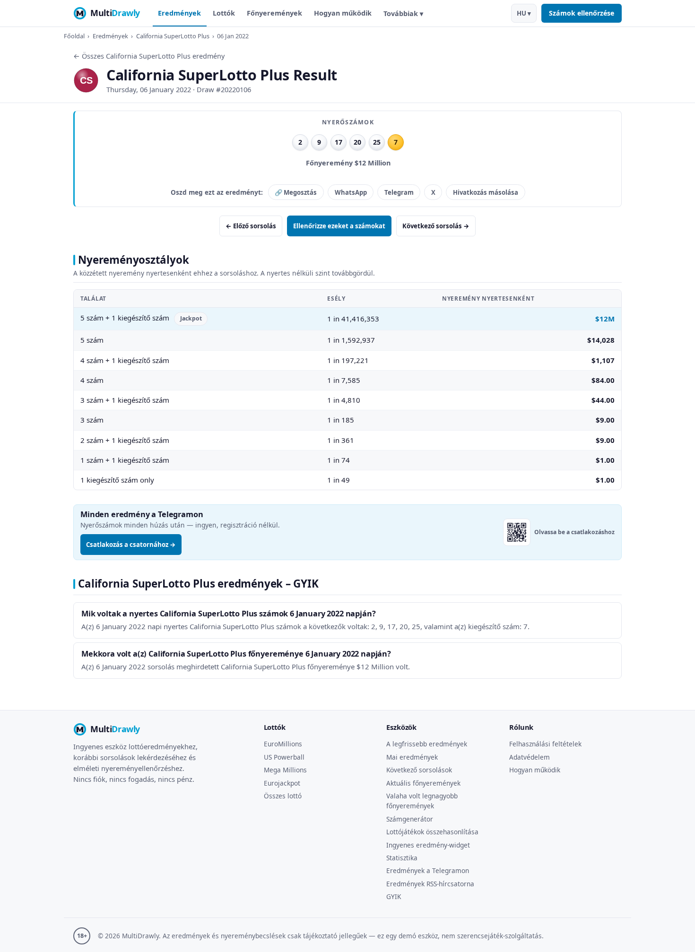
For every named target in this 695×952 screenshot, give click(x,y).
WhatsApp (351, 192)
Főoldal (74, 36)
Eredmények (179, 13)
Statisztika (401, 857)
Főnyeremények (274, 13)
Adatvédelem (529, 757)
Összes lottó (283, 795)
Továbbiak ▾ (403, 13)
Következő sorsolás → (435, 226)
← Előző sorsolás (251, 226)
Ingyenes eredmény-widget (428, 844)
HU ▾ (524, 13)
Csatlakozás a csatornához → (131, 544)
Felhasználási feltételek (545, 743)
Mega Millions (285, 769)
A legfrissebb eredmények (426, 743)
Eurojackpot (282, 783)
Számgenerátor (409, 818)
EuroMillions (283, 743)
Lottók (224, 13)
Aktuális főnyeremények (423, 783)
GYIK (393, 896)
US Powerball (284, 757)
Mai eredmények (412, 757)
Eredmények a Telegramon (427, 870)
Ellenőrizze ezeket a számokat (339, 226)
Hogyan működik (343, 13)
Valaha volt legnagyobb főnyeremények (422, 800)
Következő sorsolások (419, 769)
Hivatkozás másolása (485, 192)
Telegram (399, 192)
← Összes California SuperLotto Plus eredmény (149, 56)
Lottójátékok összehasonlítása (432, 831)
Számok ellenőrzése (581, 13)
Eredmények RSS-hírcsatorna (430, 883)
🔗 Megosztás (296, 192)
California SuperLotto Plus (172, 36)
